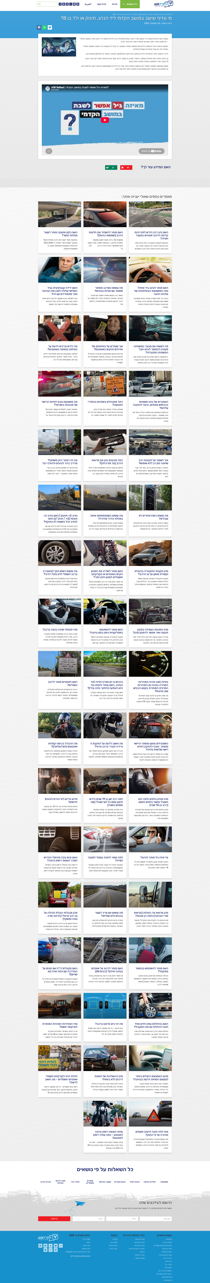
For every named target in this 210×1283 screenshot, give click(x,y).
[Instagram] (61, 1246)
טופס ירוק (114, 1242)
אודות (114, 4)
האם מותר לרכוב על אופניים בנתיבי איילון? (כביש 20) (107, 970)
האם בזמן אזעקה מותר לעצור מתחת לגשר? (60, 234)
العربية (88, 4)
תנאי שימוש (86, 1249)
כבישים (142, 1252)
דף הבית (169, 14)
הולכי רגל (75, 1181)
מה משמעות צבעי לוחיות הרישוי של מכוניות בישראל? (59, 403)
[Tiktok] (60, 4)
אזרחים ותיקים (167, 1277)
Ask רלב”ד (86, 1239)
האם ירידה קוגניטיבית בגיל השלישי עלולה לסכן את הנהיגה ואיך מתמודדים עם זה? (59, 291)
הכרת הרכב (45, 1181)
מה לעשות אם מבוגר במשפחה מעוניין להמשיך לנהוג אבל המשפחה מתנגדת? (151, 349)
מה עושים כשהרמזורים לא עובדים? (153, 517)
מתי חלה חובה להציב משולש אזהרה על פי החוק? (152, 1133)
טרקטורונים (168, 1280)
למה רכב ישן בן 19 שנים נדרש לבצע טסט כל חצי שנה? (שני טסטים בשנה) (106, 802)
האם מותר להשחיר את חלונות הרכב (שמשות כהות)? (106, 234)
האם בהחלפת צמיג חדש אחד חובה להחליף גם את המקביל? (151, 1025)
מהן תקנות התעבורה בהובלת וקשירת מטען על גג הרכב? (151, 572)
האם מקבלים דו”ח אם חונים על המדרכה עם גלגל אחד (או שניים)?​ (59, 971)
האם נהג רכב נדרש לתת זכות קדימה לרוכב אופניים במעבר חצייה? (151, 235)
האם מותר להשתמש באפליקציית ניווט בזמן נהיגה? (106, 631)
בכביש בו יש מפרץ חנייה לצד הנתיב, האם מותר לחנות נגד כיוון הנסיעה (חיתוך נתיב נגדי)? (105, 685)
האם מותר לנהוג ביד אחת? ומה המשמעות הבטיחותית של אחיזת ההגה (151, 291)
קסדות (115, 1239)
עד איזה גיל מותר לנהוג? (154, 857)
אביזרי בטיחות (140, 1255)
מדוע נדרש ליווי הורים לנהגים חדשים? (61, 800)
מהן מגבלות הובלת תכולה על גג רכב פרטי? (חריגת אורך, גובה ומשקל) (60, 916)
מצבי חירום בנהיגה (60, 1181)
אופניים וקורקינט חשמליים (163, 1245)
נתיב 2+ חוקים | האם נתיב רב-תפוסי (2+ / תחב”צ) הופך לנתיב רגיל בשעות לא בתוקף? (60, 518)
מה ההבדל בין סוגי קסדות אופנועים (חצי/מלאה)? (62, 745)
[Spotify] (63, 4)
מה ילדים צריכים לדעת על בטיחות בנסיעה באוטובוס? (62, 347)
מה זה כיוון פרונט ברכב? (109, 1023)
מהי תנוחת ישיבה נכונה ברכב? (60, 629)
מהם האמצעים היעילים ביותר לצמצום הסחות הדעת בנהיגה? (150, 1077)
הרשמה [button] (54, 1219)
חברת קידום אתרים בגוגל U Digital (77, 1252)
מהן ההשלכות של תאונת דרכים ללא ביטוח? (109, 1077)
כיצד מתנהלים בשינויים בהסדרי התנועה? (105, 403)
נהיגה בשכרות (140, 1245)
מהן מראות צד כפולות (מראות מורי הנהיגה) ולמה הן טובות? (151, 914)
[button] (50, 27)
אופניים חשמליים (90, 1181)
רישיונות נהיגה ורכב (165, 1271)
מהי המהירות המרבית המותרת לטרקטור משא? (59, 1025)
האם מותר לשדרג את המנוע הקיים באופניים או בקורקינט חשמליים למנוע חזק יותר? (107, 574)
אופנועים (164, 1181)
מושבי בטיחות (105, 1181)
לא (128, 167)
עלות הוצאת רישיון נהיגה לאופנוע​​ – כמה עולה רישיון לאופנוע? (108, 1135)
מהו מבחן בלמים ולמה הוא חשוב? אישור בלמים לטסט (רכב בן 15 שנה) (153, 802)
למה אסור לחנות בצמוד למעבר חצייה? (105, 859)
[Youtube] (74, 4)
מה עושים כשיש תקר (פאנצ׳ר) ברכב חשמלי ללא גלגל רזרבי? (60, 572)
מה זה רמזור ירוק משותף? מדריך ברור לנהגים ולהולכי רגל (59, 461)
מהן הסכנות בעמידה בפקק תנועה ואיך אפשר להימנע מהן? (150, 631)
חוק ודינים (168, 1268)
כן (113, 167)
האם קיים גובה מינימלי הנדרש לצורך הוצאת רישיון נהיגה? (60, 859)
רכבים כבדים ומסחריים (164, 1274)
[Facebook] (77, 4)
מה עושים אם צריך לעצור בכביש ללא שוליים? (109, 914)
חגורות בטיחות (167, 1252)
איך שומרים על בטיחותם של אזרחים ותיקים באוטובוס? (107, 347)
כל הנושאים (132, 4)
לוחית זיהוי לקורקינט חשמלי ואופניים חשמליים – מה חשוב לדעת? (61, 1079)
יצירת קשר (101, 4)
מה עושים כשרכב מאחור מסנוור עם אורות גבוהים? (108, 289)
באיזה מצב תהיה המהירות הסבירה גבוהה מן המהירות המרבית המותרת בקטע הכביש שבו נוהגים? (150, 686)
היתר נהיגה (113, 1249)
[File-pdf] (45, 1250)
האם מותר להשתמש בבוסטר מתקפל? (152, 970)
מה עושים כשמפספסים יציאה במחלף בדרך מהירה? (106, 517)
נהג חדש (168, 1261)
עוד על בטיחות (159, 14)
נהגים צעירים (120, 1181)
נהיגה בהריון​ (167, 1242)
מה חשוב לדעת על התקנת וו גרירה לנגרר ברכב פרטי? (106, 745)
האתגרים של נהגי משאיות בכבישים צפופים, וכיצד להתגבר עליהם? (150, 405)
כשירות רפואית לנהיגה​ (137, 1249)
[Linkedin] (67, 4)
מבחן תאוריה (113, 1245)
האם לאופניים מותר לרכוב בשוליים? (62, 683)
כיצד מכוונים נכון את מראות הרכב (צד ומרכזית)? (107, 461)
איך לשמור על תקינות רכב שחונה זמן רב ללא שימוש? (153, 461)
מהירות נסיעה (150, 1181)
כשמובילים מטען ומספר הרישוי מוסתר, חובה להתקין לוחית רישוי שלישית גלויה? (151, 746)
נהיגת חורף (135, 1181)
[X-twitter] (50, 1250)
